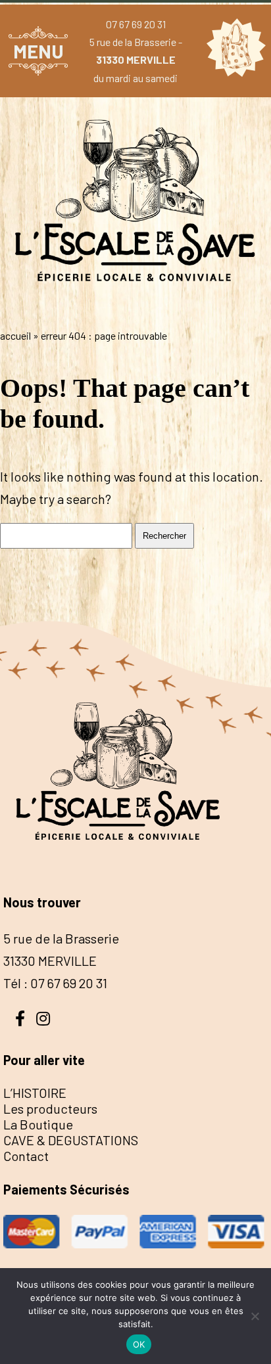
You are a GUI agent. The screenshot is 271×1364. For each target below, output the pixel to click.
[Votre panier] (233, 50)
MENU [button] (38, 50)
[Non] (254, 1316)
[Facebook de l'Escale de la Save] (20, 1017)
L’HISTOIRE (34, 1093)
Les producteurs (50, 1108)
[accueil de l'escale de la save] (135, 308)
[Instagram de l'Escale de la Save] (43, 1017)
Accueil (15, 335)
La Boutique (38, 1124)
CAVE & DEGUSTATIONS (70, 1140)
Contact (26, 1156)
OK (139, 1344)
